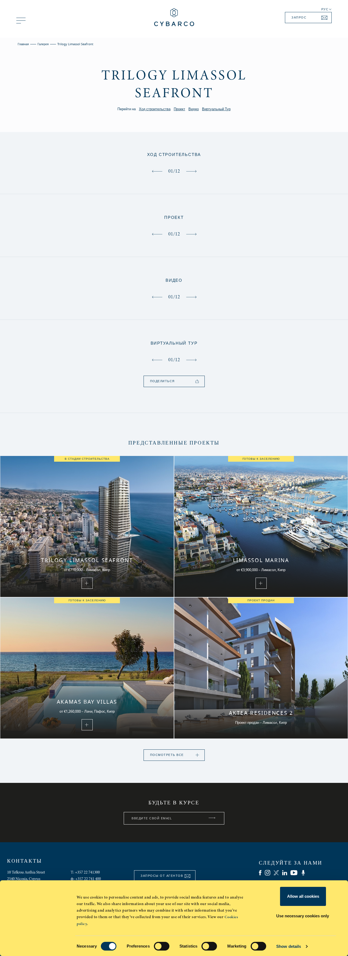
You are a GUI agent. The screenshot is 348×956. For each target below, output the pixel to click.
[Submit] (212, 818)
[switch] (161, 946)
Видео (193, 109)
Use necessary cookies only (302, 916)
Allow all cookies (303, 896)
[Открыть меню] (21, 20)
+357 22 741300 (87, 872)
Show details (288, 946)
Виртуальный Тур (216, 109)
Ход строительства (154, 109)
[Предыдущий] (157, 171)
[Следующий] (191, 171)
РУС (324, 9)
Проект (179, 109)
